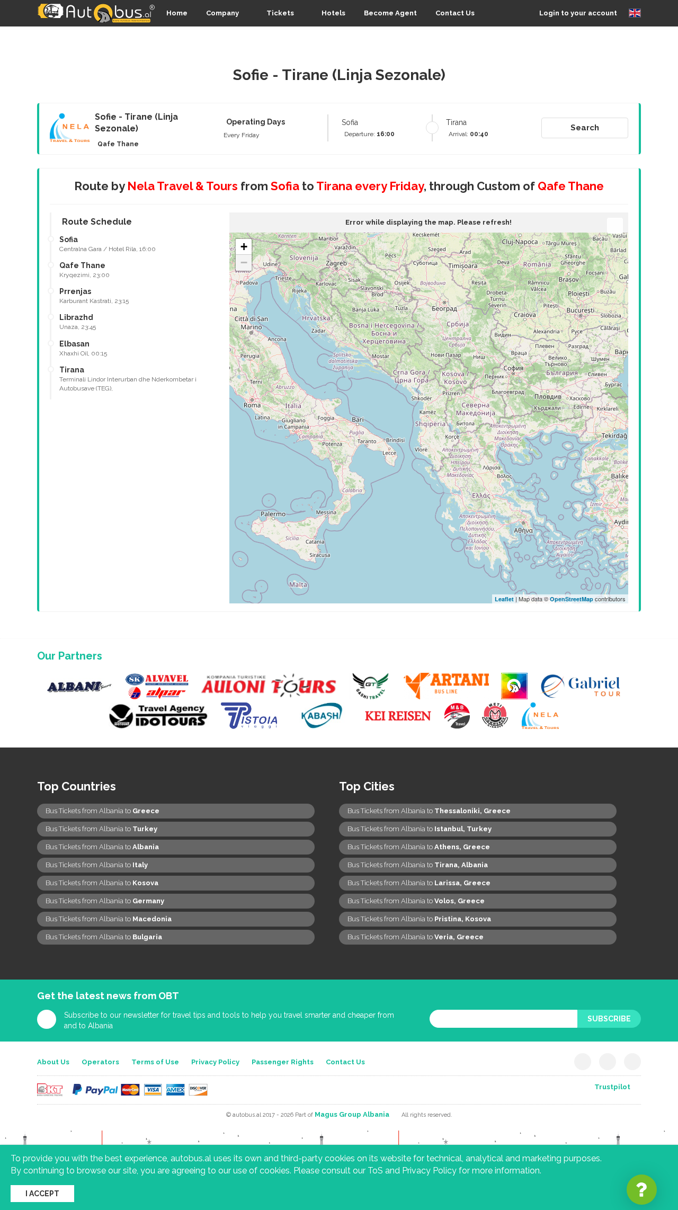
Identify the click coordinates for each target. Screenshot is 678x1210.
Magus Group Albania (352, 1114)
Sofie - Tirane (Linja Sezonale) (136, 123)
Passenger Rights (283, 1062)
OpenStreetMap (571, 599)
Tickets (280, 13)
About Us (53, 1062)
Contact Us (455, 13)
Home (177, 13)
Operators (100, 1062)
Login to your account (578, 13)
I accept (42, 1193)
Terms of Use (155, 1062)
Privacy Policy (215, 1062)
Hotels (333, 13)
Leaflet (504, 599)
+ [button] (243, 246)
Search (584, 127)
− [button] (243, 262)
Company (222, 13)
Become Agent (390, 13)
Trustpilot (612, 1087)
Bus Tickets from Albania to (102, 811)
